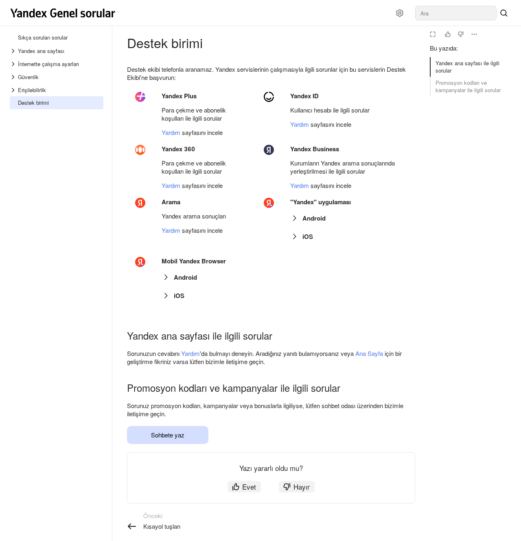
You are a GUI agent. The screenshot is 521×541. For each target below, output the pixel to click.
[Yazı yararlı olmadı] (460, 34)
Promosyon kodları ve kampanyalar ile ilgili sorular (468, 86)
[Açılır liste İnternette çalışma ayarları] (14, 64)
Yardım (171, 132)
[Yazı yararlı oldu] (447, 34)
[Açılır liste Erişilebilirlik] (14, 90)
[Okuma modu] (432, 34)
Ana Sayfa (369, 353)
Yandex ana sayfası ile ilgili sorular (467, 66)
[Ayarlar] (399, 13)
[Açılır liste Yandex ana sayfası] (14, 51)
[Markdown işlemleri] (474, 34)
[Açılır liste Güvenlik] (14, 77)
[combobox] (456, 13)
